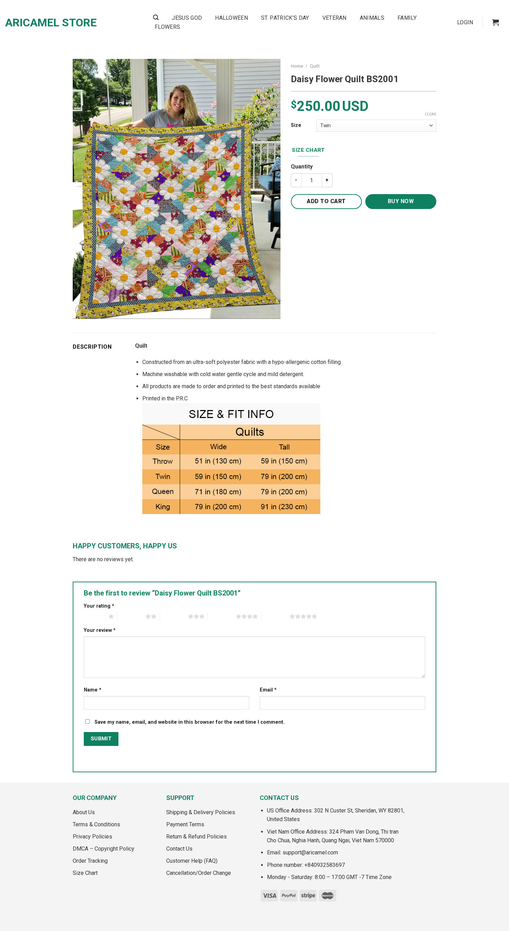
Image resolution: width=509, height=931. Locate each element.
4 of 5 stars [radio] (222, 616)
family (407, 18)
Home (297, 66)
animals (372, 18)
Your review (100, 630)
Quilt (315, 66)
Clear (430, 114)
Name (92, 690)
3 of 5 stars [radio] (174, 616)
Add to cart (326, 201)
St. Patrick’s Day (285, 18)
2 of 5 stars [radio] (131, 616)
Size (296, 125)
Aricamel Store (51, 22)
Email (268, 690)
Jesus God (187, 18)
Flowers (167, 27)
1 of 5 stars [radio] (94, 616)
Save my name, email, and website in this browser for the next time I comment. (190, 722)
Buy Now (401, 201)
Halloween (231, 18)
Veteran (334, 18)
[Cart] (495, 22)
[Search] (155, 17)
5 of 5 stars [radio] (275, 616)
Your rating (99, 606)
